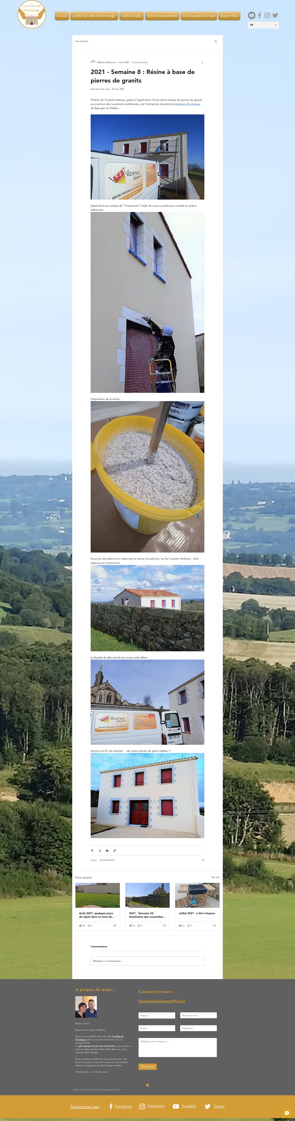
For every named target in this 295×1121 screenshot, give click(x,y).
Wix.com (117, 1090)
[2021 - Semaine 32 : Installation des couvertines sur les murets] (147, 895)
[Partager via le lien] (114, 850)
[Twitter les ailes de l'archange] (275, 15)
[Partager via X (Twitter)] (99, 850)
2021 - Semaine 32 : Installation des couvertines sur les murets (146, 915)
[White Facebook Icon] (111, 1106)
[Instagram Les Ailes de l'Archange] (267, 15)
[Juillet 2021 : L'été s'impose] (197, 895)
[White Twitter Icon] (207, 1106)
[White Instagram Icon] (142, 1106)
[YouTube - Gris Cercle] (252, 15)
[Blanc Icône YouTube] (176, 1106)
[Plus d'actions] (202, 62)
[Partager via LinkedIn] (107, 850)
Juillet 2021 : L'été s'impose (197, 913)
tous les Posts (81, 41)
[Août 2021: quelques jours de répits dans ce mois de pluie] (97, 895)
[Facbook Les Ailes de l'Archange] (259, 15)
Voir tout (216, 877)
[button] (94, 16)
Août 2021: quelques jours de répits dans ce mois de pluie (96, 915)
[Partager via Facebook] (92, 850)
